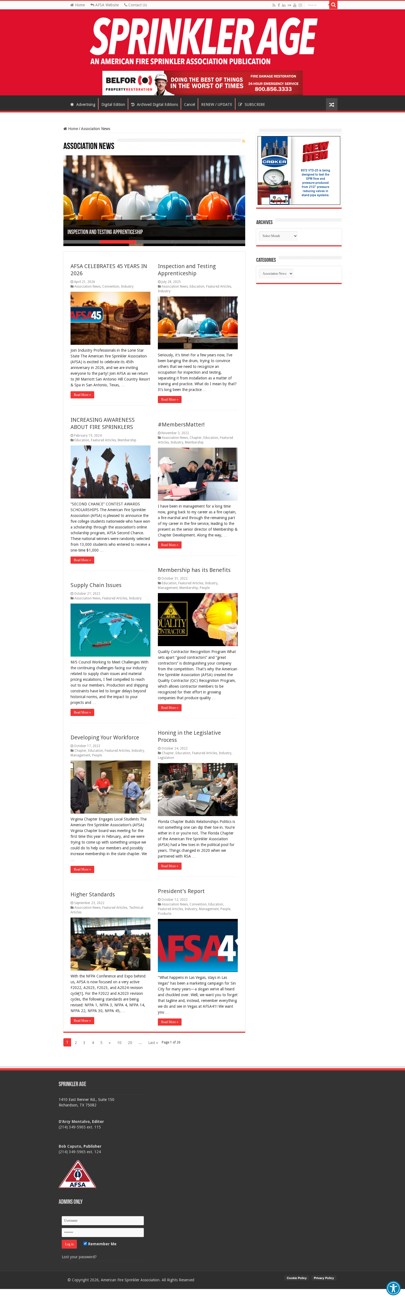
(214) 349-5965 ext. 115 (80, 1127)
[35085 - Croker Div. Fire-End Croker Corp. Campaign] (299, 170)
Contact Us (137, 5)
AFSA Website (106, 5)
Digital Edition (113, 104)
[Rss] (274, 5)
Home (79, 5)
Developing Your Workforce (106, 737)
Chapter (196, 438)
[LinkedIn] (284, 5)
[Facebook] (278, 5)
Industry (127, 286)
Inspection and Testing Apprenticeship (105, 232)
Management (168, 588)
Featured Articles (218, 286)
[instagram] (300, 5)
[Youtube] (295, 5)
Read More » (82, 395)
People (205, 588)
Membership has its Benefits (194, 570)
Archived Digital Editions (157, 104)
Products (164, 914)
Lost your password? (79, 1257)
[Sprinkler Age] (202, 41)
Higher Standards (93, 894)
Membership (127, 440)
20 (130, 1042)
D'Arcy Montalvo (74, 1121)
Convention (110, 286)
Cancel (189, 104)
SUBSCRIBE (254, 104)
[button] (393, 1288)
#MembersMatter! (181, 424)
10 (119, 1042)
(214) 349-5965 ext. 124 (80, 1152)
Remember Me (102, 1244)
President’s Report (181, 891)
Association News (87, 286)
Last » (153, 1042)
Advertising (85, 104)
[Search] (333, 5)
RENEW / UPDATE (216, 104)
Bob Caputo (70, 1146)
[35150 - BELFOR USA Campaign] (202, 83)
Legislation (166, 758)
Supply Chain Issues (96, 585)
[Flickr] (289, 5)
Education (197, 286)
